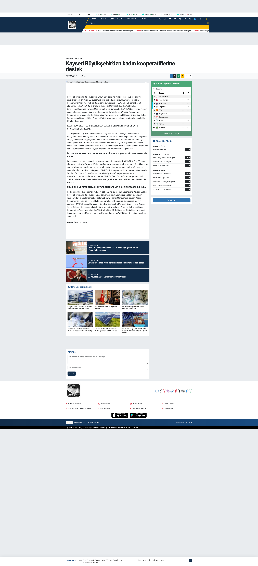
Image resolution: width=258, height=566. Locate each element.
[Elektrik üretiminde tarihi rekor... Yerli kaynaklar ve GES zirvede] (107, 320)
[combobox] (73, 14)
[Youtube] (175, 390)
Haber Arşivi (168, 409)
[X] (160, 390)
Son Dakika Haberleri (139, 409)
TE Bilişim (188, 423)
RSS (70, 423)
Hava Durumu (105, 404)
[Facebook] (157, 390)
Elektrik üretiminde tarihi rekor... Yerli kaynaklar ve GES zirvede (107, 330)
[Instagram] (168, 390)
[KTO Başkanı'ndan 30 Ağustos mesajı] (107, 297)
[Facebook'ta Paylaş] (171, 76)
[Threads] (183, 390)
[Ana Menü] (207, 23)
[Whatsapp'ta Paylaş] (178, 76)
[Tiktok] (179, 390)
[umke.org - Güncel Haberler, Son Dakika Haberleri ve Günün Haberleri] (72, 24)
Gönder (72, 373)
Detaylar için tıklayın (171, 134)
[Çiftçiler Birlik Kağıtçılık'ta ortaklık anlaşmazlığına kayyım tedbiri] (80, 297)
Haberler (69, 58)
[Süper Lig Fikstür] (189, 141)
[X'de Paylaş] (174, 76)
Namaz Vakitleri (138, 404)
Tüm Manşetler (105, 409)
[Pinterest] (164, 390)
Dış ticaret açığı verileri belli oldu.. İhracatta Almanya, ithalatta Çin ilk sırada (134, 331)
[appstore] (120, 415)
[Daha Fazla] (182, 76)
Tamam (135, 427)
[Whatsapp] (190, 390)
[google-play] (138, 415)
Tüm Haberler (132, 19)
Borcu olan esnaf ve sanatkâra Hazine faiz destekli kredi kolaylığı (80, 330)
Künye (92, 23)
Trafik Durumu (169, 404)
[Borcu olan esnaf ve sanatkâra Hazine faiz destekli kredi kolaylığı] (80, 320)
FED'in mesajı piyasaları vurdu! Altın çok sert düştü (133, 307)
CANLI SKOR (171, 200)
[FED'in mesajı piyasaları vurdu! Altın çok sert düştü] (135, 297)
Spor (112, 19)
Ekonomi (103, 19)
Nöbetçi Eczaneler (74, 404)
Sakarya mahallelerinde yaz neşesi (151, 560)
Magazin (120, 19)
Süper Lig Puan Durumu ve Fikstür (79, 409)
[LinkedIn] (172, 390)
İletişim (143, 19)
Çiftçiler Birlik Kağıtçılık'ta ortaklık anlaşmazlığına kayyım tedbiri (80, 307)
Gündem (93, 19)
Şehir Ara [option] (70, 14)
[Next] (186, 390)
